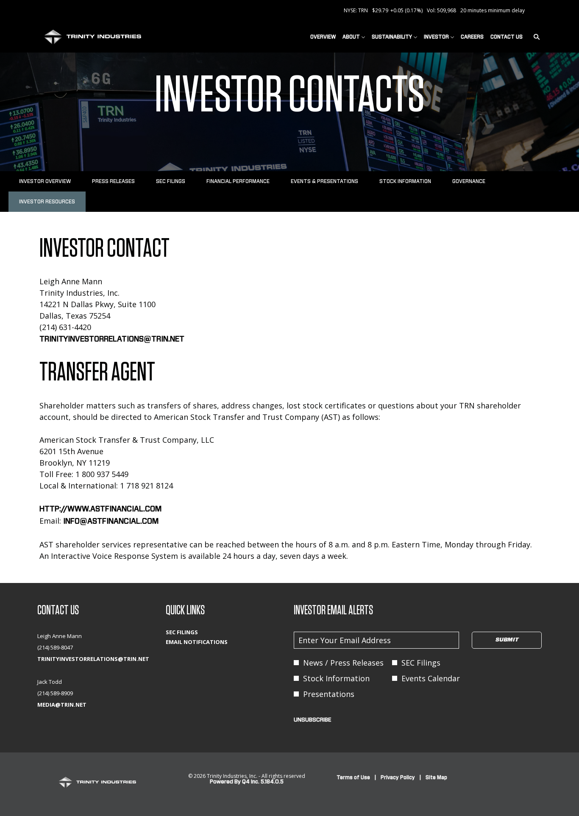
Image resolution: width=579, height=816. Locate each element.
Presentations (328, 694)
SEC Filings (194, 632)
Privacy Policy (398, 777)
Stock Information (336, 678)
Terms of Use (353, 777)
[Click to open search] (534, 37)
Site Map (436, 777)
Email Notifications (209, 642)
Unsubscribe (312, 720)
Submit (506, 640)
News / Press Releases (343, 663)
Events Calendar (430, 678)
